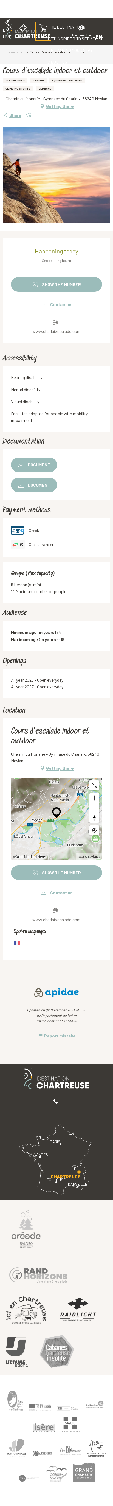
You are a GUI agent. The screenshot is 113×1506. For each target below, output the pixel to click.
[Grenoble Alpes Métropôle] (96, 1448)
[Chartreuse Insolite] (56, 1352)
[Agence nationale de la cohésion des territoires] (67, 1408)
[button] (81, 32)
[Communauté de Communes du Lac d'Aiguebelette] (29, 1478)
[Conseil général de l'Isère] (44, 1428)
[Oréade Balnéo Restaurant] (26, 1229)
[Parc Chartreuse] (15, 1400)
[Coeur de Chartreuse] (16, 1447)
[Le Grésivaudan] (42, 1453)
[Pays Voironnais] (70, 1451)
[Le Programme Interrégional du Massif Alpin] (40, 1407)
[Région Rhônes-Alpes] (95, 1404)
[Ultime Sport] (17, 1352)
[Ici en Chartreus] (26, 1310)
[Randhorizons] (38, 1273)
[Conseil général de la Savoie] (70, 1425)
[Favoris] (62, 36)
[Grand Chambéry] (84, 1472)
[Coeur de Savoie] (56, 1474)
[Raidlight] (78, 1310)
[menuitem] (70, 50)
